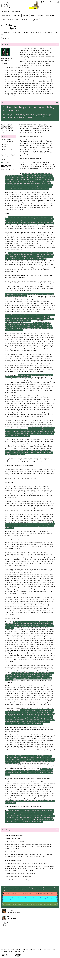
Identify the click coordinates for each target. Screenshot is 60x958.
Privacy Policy (20, 951)
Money (10, 128)
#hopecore (39, 460)
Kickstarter (47, 950)
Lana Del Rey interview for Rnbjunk (18, 880)
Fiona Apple (37, 281)
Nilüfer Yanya (45, 63)
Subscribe (5, 38)
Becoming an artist (6, 145)
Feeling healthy (8, 150)
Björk (17, 366)
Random (24, 19)
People (52, 2)
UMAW (37, 735)
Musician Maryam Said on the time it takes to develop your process (30, 904)
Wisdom (10, 19)
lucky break (9, 70)
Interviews (17, 15)
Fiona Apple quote (16, 337)
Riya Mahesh (5, 60)
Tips (3, 19)
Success (4, 126)
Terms (11, 951)
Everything (6, 15)
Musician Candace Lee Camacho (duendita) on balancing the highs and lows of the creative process (30, 899)
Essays (25, 15)
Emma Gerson (5, 58)
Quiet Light (23, 48)
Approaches (50, 15)
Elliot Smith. (29, 605)
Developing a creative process (8, 140)
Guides (33, 15)
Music (3, 125)
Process (9, 125)
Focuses (40, 15)
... (30, 19)
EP (24, 89)
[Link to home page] (5, 5)
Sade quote (32, 354)
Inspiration (5, 130)
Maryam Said (9, 156)
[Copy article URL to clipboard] (8, 166)
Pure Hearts (15, 67)
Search (36, 19)
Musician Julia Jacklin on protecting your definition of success (29, 894)
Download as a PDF (7, 169)
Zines (17, 19)
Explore (46, 2)
